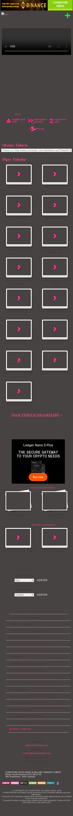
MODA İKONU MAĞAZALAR (24, 722)
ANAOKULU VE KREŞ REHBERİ (26, 715)
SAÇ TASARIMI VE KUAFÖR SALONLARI (31, 696)
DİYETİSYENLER (18, 689)
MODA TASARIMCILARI (22, 624)
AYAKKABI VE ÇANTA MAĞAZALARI (29, 663)
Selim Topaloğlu (28, 776)
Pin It (18, 114)
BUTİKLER (15, 656)
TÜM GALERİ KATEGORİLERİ (43, 487)
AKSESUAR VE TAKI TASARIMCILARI (29, 643)
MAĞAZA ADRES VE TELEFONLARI (28, 630)
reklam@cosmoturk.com (36, 745)
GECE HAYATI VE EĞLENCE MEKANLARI (31, 676)
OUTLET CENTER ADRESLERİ (25, 617)
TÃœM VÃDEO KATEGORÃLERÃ (35, 415)
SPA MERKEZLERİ (19, 709)
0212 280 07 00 (34, 774)
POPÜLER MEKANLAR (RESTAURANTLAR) (32, 683)
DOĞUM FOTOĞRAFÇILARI (24, 650)
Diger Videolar (14, 159)
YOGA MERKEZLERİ (20, 702)
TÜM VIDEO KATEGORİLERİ (43, 525)
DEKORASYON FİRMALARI (24, 637)
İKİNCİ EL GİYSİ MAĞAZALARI (26, 669)
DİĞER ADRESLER (22, 728)
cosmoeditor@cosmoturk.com (36, 753)
